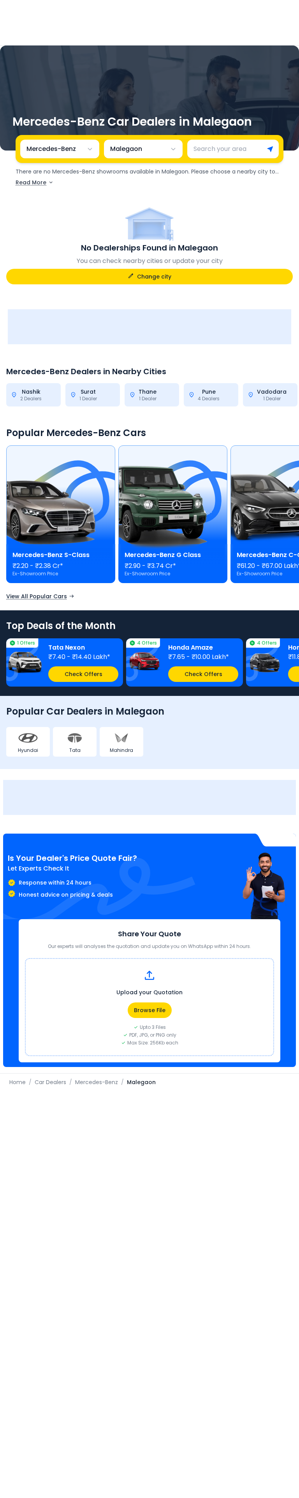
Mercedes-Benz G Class (163, 554)
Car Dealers (50, 1082)
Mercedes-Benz (96, 1082)
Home (17, 1082)
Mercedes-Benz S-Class (51, 554)
